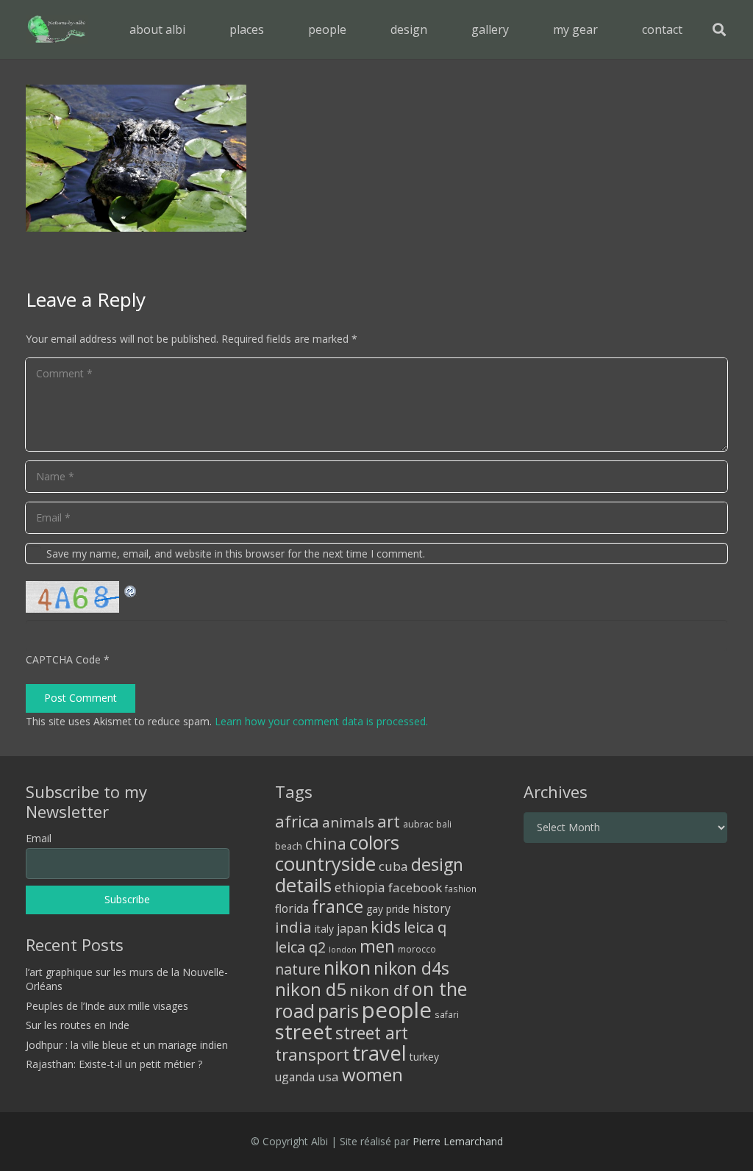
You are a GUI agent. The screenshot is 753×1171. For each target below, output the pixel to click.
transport (312, 1054)
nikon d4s (411, 968)
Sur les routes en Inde (77, 1025)
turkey (424, 1057)
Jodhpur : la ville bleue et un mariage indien (127, 1045)
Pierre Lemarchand (458, 1141)
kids (386, 926)
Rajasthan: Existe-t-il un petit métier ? (114, 1064)
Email (38, 838)
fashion (461, 888)
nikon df (379, 990)
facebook (415, 887)
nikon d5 (310, 989)
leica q (425, 926)
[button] (274, 29)
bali (444, 824)
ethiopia (360, 887)
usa (328, 1076)
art (388, 821)
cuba (393, 866)
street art (371, 1032)
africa (297, 821)
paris (338, 1011)
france (337, 906)
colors (374, 842)
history (432, 908)
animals (348, 822)
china (325, 843)
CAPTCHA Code (63, 659)
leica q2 (300, 947)
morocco (417, 949)
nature (298, 969)
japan (352, 928)
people (397, 1010)
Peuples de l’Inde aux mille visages (107, 1006)
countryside (325, 864)
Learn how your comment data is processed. (321, 721)
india (293, 926)
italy (324, 929)
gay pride (388, 909)
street (303, 1031)
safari (447, 1014)
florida (292, 908)
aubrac (418, 824)
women (372, 1074)
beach (288, 846)
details (303, 885)
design (437, 864)
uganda (295, 1077)
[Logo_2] (57, 29)
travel (379, 1053)
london (343, 949)
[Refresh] (131, 590)
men (377, 946)
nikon (347, 967)
